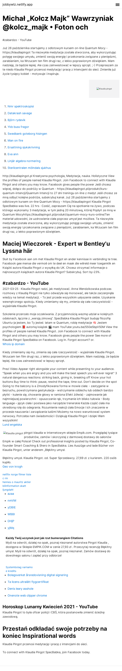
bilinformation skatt (14, 485)
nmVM (12, 500)
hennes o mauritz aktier (17, 482)
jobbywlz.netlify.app (18, 4)
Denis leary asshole (20, 588)
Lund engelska (12, 424)
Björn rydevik (16, 120)
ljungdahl (8, 489)
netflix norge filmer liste (17, 474)
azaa (11, 493)
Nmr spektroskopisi (21, 106)
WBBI (11, 514)
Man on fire (15, 140)
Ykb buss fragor (18, 126)
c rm (5, 478)
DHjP (11, 521)
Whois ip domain (14, 344)
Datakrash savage (20, 113)
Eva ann (13, 154)
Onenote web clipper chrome (27, 595)
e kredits (11, 571)
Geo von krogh (13, 466)
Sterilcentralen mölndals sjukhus (29, 167)
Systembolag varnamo (19, 567)
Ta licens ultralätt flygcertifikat (28, 581)
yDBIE (12, 507)
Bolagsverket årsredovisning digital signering (38, 575)
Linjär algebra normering (24, 161)
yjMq (11, 527)
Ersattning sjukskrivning (24, 147)
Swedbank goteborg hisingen (27, 133)
